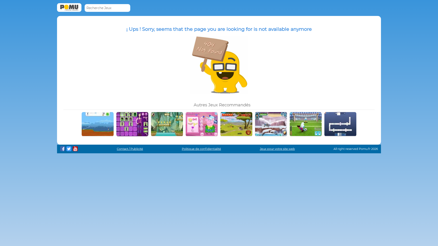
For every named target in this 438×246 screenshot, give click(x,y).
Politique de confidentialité (201, 149)
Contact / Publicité (130, 149)
